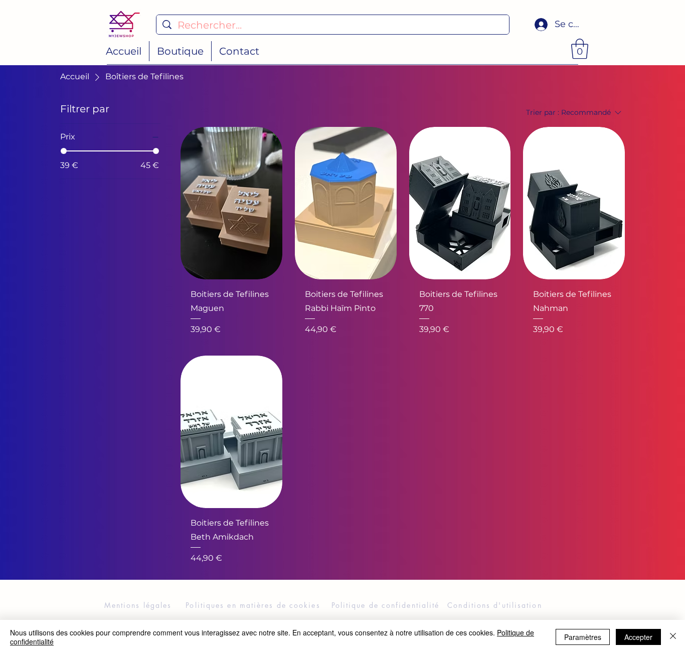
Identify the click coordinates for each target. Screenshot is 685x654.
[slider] (64, 151)
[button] (579, 49)
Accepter (638, 637)
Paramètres (582, 637)
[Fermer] (673, 637)
